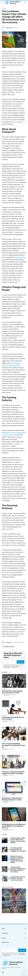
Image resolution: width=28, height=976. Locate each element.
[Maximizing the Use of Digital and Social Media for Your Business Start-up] (14, 814)
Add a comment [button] (9, 646)
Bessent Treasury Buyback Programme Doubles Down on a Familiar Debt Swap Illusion (17, 859)
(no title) (6, 897)
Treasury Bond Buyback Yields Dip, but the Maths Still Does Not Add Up (18, 869)
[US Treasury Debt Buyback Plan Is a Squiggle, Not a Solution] (4, 849)
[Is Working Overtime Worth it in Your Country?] (14, 707)
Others (4, 938)
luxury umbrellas (17, 122)
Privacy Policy (7, 666)
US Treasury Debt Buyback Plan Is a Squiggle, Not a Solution (18, 849)
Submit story (5, 942)
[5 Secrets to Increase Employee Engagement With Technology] (14, 761)
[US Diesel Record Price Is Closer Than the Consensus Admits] (4, 878)
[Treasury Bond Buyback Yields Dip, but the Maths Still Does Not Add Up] (4, 869)
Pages (3, 928)
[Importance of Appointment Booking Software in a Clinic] (14, 788)
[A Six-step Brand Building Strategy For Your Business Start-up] (14, 733)
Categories (5, 933)
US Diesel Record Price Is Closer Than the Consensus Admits (17, 878)
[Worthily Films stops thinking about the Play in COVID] (14, 681)
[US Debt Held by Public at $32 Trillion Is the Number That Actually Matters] (4, 840)
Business (4, 715)
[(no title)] (14, 894)
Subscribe (20, 662)
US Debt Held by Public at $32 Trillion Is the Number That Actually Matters (17, 840)
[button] (3, 2)
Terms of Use (15, 666)
